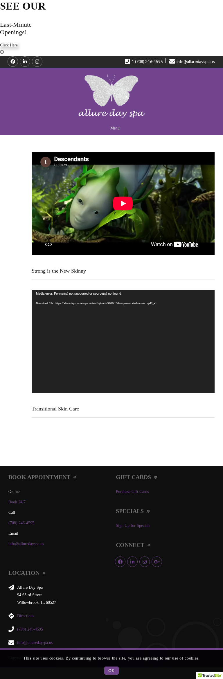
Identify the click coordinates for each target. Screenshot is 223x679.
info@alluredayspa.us (26, 544)
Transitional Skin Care (55, 409)
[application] (123, 341)
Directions (25, 616)
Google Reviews (157, 561)
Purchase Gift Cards (132, 491)
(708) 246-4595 (21, 523)
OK (111, 670)
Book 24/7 (17, 502)
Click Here (9, 45)
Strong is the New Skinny (59, 271)
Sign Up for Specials (133, 525)
